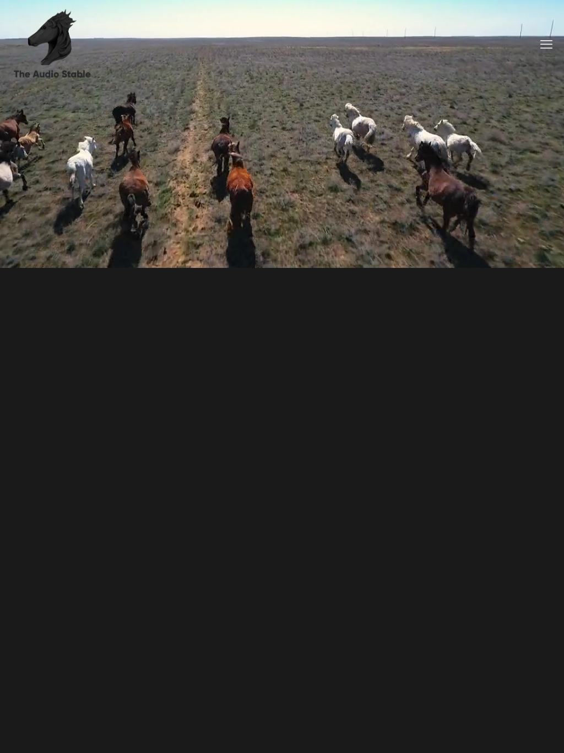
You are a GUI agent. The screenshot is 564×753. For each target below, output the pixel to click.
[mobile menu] (546, 44)
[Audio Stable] (52, 44)
